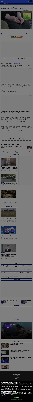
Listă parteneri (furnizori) (3, 395)
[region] (16, 391)
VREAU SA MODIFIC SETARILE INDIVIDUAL (16, 399)
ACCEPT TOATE (16, 397)
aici (1, 388)
